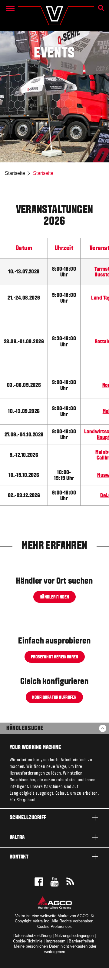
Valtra (17, 837)
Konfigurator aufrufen (54, 698)
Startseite (15, 173)
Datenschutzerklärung (32, 935)
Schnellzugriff (28, 818)
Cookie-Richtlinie (27, 941)
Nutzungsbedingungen (74, 935)
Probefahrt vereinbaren (54, 657)
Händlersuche (24, 728)
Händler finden (54, 597)
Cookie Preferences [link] (54, 926)
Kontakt (19, 857)
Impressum (55, 941)
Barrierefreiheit (81, 941)
